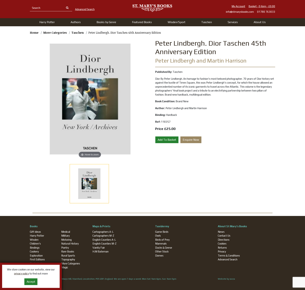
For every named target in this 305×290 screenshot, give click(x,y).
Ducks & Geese (163, 247)
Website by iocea (226, 279)
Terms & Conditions (229, 255)
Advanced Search (227, 259)
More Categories (70, 263)
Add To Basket (167, 139)
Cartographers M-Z (103, 235)
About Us (260, 22)
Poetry (65, 247)
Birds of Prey (162, 239)
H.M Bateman (100, 251)
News (221, 231)
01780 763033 (266, 11)
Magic (64, 267)
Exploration (36, 255)
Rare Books (67, 251)
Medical (65, 231)
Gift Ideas (35, 231)
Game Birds (161, 231)
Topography (68, 259)
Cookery (34, 251)
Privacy (222, 251)
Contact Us (224, 235)
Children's (35, 243)
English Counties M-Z (104, 243)
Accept (31, 281)
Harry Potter (37, 235)
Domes (159, 255)
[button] (47, 22)
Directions (223, 239)
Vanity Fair (98, 247)
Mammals (161, 243)
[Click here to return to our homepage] (152, 8)
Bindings (35, 247)
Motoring (66, 239)
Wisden (34, 239)
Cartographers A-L (102, 231)
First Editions (37, 259)
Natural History (70, 243)
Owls (158, 235)
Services (233, 22)
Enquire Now (191, 139)
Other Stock (162, 251)
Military (65, 235)
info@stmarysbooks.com (240, 11)
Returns (222, 247)
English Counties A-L (104, 239)
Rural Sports (68, 255)
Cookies (222, 243)
